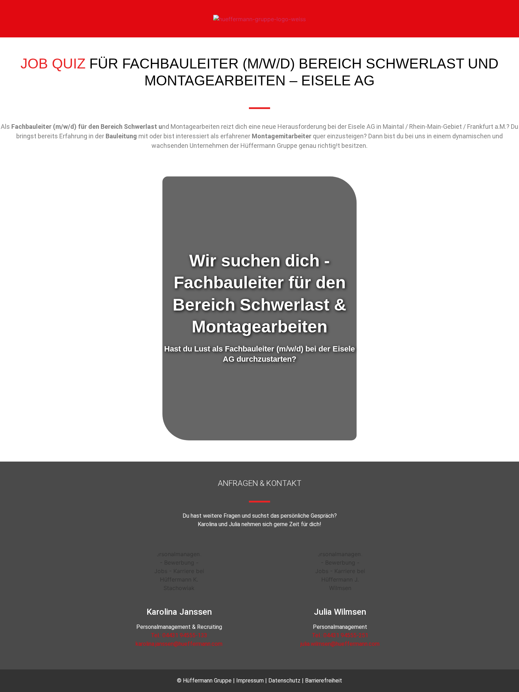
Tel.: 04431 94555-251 (340, 635)
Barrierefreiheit (323, 680)
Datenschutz (284, 680)
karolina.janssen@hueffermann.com (179, 643)
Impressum (250, 680)
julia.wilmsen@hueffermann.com (340, 643)
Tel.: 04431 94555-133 (179, 635)
